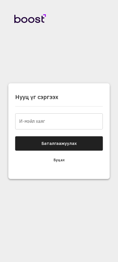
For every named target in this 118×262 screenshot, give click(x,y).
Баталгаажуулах (59, 143)
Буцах (59, 159)
